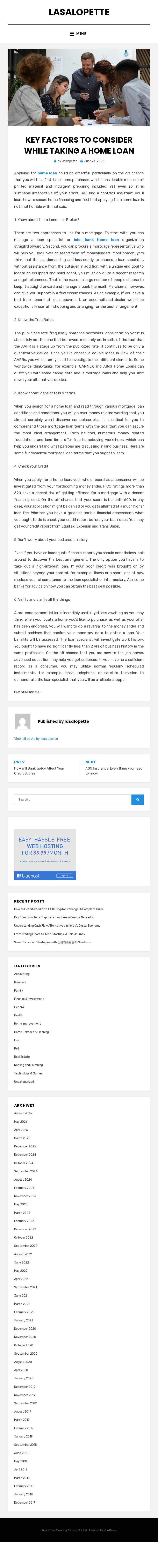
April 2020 (21, 1370)
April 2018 (20, 1469)
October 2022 (23, 1237)
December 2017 (24, 1502)
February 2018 (24, 1486)
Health (18, 1015)
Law (17, 1040)
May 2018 (20, 1461)
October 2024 (23, 1163)
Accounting (22, 974)
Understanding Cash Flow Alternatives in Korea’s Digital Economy (57, 925)
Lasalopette (79, 12)
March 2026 (22, 1138)
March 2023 (22, 1213)
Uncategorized (24, 1082)
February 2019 (24, 1428)
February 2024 (24, 1188)
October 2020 (23, 1345)
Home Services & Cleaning (31, 1032)
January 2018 (23, 1494)
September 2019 (25, 1403)
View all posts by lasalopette (36, 739)
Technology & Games (28, 1073)
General (19, 1007)
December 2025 (25, 1146)
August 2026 (23, 1113)
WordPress (110, 1530)
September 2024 (25, 1171)
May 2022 (21, 1271)
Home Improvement (27, 1023)
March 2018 (22, 1478)
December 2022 (25, 1229)
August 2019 (22, 1411)
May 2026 (21, 1122)
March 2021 (22, 1304)
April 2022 (21, 1279)
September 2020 (25, 1353)
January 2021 (23, 1320)
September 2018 (25, 1445)
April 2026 (21, 1130)
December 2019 (24, 1387)
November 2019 (24, 1395)
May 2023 (21, 1204)
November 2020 (25, 1337)
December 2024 (25, 1154)
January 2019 (23, 1436)
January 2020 (23, 1378)
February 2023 (24, 1221)
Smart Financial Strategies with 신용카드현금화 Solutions (52, 942)
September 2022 (25, 1246)
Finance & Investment (29, 999)
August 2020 (23, 1362)
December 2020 (25, 1328)
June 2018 (21, 1453)
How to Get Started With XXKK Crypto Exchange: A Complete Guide (59, 909)
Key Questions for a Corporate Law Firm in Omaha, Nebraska (53, 917)
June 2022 (21, 1262)
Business (33, 692)
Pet (16, 1048)
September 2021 (25, 1287)
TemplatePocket (77, 1530)
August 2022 (23, 1254)
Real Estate (22, 1057)
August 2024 (23, 1179)
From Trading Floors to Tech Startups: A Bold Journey (49, 934)
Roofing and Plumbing (28, 1065)
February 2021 (24, 1312)
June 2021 (21, 1296)
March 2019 (22, 1420)
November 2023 (25, 1196)
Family (18, 990)
